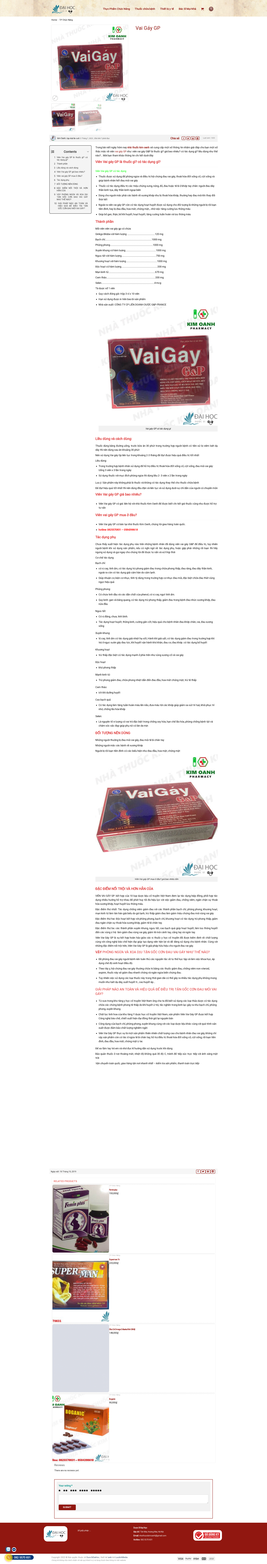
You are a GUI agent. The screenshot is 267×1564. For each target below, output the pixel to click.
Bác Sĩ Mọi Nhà (187, 8)
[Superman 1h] (80, 1288)
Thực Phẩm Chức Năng (116, 8)
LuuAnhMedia (121, 1557)
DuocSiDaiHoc (92, 1557)
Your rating (65, 1485)
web (110, 1557)
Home (54, 20)
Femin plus (113, 1190)
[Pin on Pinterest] (193, 138)
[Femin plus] (80, 1219)
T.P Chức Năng (66, 20)
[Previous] (56, 63)
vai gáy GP (120, 151)
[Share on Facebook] (184, 138)
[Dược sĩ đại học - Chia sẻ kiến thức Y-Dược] (63, 9)
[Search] (211, 9)
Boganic (112, 1399)
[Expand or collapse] (88, 151)
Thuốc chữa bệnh (145, 8)
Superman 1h (114, 1259)
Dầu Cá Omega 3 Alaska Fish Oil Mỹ (122, 1329)
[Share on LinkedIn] (197, 138)
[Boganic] (80, 1428)
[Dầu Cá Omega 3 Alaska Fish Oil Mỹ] (80, 1358)
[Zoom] (55, 98)
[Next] (122, 63)
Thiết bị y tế (167, 8)
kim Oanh (61, 138)
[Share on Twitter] (188, 138)
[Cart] (202, 9)
